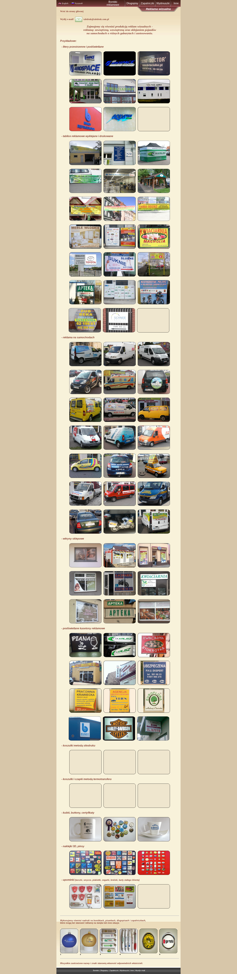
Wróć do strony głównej (72, 11)
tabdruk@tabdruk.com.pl (95, 19)
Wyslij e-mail (140, 970)
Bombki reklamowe (113, 3)
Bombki (96, 970)
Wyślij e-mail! (67, 19)
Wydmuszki (163, 3)
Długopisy (132, 3)
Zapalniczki (147, 3)
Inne (176, 3)
